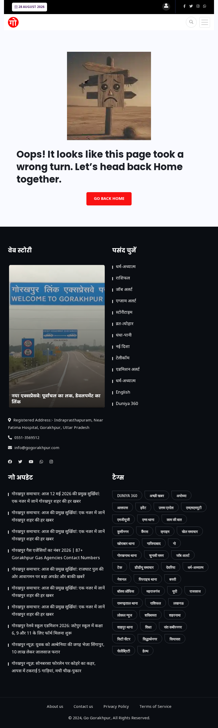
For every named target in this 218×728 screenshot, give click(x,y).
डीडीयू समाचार (144, 567)
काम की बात (174, 519)
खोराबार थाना (126, 543)
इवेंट (143, 507)
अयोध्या (181, 495)
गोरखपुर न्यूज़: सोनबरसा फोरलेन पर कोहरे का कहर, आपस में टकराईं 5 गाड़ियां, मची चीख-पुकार (53, 667)
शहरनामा (175, 615)
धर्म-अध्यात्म (126, 267)
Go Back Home (109, 198)
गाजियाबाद (154, 543)
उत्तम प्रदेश (166, 507)
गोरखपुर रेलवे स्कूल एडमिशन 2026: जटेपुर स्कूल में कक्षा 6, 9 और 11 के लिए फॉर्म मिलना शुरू (57, 629)
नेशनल (121, 579)
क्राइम (165, 531)
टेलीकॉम (122, 358)
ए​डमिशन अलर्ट (128, 370)
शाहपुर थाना (125, 627)
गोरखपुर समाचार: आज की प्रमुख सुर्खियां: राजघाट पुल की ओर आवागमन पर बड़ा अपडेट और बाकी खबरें (57, 573)
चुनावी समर (156, 555)
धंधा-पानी (124, 335)
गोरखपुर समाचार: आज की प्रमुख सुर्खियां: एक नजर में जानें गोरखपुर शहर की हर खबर (58, 516)
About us (55, 706)
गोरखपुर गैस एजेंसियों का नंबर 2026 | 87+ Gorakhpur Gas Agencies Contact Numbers (56, 554)
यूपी (174, 591)
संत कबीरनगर (173, 627)
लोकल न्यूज (124, 615)
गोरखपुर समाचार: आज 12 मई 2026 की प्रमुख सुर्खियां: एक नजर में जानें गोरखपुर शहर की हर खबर (56, 498)
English (123, 392)
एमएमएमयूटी (194, 507)
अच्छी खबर (157, 495)
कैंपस (144, 531)
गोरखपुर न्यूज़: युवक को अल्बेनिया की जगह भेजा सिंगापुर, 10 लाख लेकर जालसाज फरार (58, 648)
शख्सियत (151, 615)
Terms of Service (155, 706)
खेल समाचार (190, 531)
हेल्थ (145, 651)
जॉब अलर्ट (124, 290)
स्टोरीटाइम (124, 313)
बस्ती (172, 579)
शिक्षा (148, 627)
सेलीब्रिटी (123, 651)
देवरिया (170, 567)
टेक (119, 567)
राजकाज (195, 591)
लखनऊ (178, 603)
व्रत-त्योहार (124, 324)
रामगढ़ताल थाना (127, 603)
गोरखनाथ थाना (127, 555)
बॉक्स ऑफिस (125, 591)
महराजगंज (153, 591)
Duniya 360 (127, 404)
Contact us (83, 706)
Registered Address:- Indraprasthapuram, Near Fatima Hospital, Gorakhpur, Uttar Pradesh (55, 424)
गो (174, 543)
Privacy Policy (116, 706)
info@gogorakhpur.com (36, 448)
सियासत (175, 639)
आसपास (122, 507)
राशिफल (123, 278)
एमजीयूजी (123, 519)
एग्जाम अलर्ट (126, 301)
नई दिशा (123, 347)
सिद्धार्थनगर (150, 639)
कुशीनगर (123, 531)
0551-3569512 (26, 438)
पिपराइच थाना (148, 579)
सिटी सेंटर (123, 639)
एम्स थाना (148, 519)
